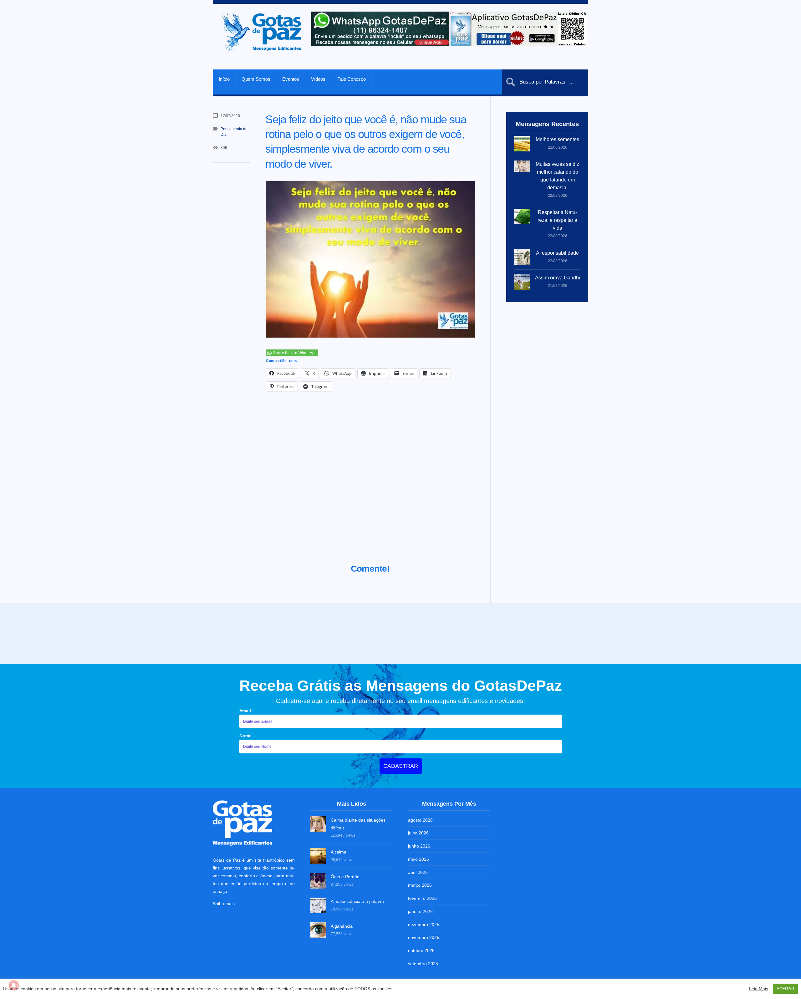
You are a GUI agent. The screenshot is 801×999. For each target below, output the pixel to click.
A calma (338, 851)
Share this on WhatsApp (295, 353)
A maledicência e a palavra (357, 901)
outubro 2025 (421, 950)
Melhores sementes (557, 139)
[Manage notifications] (14, 985)
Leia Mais (758, 988)
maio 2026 (418, 859)
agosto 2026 (420, 820)
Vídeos (318, 79)
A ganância (342, 926)
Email (245, 710)
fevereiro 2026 (422, 898)
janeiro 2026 (420, 911)
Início (224, 79)
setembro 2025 (423, 963)
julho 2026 (418, 832)
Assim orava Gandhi (557, 277)
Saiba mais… (226, 903)
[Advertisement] (370, 485)
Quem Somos (256, 79)
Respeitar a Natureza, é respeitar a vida (557, 220)
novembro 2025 (423, 937)
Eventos (290, 79)
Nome (245, 735)
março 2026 (420, 885)
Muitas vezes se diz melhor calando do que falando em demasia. (557, 175)
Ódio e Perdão (345, 876)
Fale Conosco (351, 79)
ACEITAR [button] (785, 988)
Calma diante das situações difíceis (358, 824)
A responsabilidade (557, 253)
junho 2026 (419, 846)
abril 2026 (418, 872)
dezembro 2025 (423, 924)
